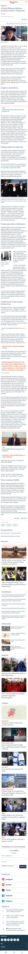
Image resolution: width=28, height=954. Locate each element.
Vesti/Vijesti (6, 592)
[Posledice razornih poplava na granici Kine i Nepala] (6, 628)
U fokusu (5, 703)
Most (3, 837)
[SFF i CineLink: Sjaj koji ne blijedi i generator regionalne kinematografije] (14, 685)
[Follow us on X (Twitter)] (5, 940)
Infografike (5, 721)
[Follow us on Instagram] (11, 940)
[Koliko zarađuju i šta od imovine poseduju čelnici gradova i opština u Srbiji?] (14, 805)
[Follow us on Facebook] (2, 940)
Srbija (3, 813)
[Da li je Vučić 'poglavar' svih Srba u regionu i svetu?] (14, 829)
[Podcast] (14, 952)
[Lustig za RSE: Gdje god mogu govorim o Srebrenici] (14, 439)
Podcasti (5, 655)
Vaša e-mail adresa (7, 855)
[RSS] (14, 940)
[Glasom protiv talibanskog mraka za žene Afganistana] (14, 665)
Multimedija (6, 624)
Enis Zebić (3, 14)
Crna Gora (5, 767)
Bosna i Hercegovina (7, 743)
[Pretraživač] (22, 952)
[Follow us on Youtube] (8, 940)
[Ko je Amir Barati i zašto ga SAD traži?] (14, 759)
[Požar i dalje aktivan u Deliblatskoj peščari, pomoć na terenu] (6, 648)
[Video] (6, 952)
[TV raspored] (18, 940)
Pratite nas (23, 866)
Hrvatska (3, 6)
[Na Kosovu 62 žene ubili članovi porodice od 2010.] (6, 635)
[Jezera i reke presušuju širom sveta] (6, 641)
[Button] (24, 20)
